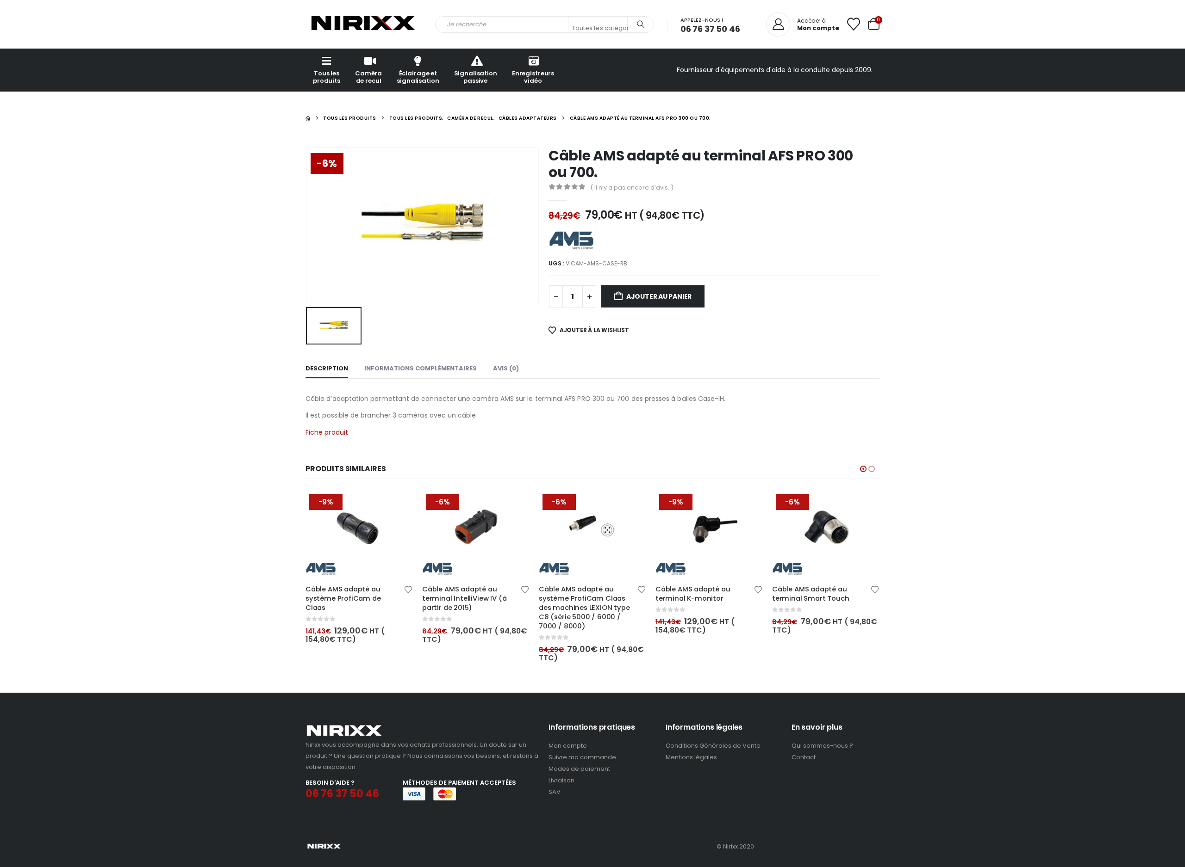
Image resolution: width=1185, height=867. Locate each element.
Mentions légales (691, 757)
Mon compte (568, 745)
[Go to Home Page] (308, 118)
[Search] (641, 24)
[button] (863, 468)
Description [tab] (327, 368)
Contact (804, 757)
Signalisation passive (475, 77)
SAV (555, 791)
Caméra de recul (368, 77)
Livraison (561, 780)
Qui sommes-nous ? (822, 745)
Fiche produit (327, 432)
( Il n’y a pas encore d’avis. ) (632, 187)
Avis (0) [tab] (506, 368)
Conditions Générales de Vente (713, 745)
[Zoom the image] (344, 727)
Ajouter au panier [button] (397, 505)
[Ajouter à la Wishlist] (408, 589)
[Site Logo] (363, 24)
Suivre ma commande (582, 757)
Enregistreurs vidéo (533, 77)
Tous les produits (326, 77)
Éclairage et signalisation (418, 77)
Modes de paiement (579, 768)
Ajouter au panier (659, 296)
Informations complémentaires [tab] (420, 368)
